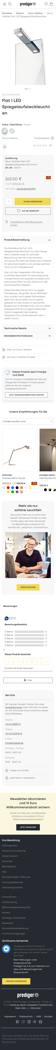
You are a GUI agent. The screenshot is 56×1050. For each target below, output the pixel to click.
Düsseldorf (32, 1005)
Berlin (23, 1005)
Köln (23, 1008)
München (36, 1008)
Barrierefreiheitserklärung (15, 928)
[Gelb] (8, 491)
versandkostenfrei (26, 188)
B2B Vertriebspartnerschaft (16, 907)
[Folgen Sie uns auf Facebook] (17, 1022)
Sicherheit (7, 861)
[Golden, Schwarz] (54, 489)
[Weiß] (3, 491)
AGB (38, 1016)
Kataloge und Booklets (14, 918)
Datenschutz (26, 1016)
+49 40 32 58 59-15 (13, 733)
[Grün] (12, 491)
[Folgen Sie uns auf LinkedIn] (29, 1022)
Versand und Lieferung (14, 850)
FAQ (4, 871)
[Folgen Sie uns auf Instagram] (23, 1022)
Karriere (6, 912)
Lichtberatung (9, 902)
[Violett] (17, 491)
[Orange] (21, 487)
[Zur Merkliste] (46, 4)
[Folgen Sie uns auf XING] (40, 1022)
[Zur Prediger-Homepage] (28, 4)
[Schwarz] (17, 487)
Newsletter (7, 923)
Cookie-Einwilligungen (13, 933)
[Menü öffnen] (4, 4)
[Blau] (12, 487)
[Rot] (8, 487)
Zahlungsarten (9, 845)
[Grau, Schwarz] (49, 489)
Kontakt (48, 1016)
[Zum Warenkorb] (51, 4)
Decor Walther (11, 94)
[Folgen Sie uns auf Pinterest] (34, 1022)
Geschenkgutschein (12, 887)
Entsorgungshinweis (12, 882)
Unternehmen (9, 897)
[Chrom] (25, 487)
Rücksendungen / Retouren (16, 877)
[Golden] (30, 487)
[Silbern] (3, 487)
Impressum (10, 1016)
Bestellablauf (9, 866)
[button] (28, 827)
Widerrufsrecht (10, 856)
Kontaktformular (13, 707)
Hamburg (15, 1005)
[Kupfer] (21, 491)
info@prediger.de (14, 743)
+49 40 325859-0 (13, 724)
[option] (4, 130)
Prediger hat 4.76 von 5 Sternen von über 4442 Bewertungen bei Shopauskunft (31, 969)
